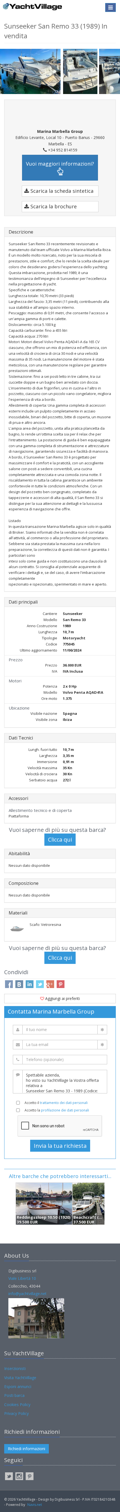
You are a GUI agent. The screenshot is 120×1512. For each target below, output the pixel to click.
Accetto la (57, 1110)
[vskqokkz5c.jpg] (31, 71)
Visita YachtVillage (20, 1377)
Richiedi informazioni (26, 1448)
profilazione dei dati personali (65, 1110)
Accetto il (56, 1102)
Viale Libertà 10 (22, 1278)
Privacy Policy (16, 1413)
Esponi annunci (17, 1386)
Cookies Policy (17, 1404)
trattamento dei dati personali (64, 1102)
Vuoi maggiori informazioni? (60, 163)
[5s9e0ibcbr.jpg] (81, 71)
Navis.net (34, 1504)
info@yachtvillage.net (27, 1293)
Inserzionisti (15, 1368)
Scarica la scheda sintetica (61, 191)
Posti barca (14, 1395)
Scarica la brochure (53, 206)
